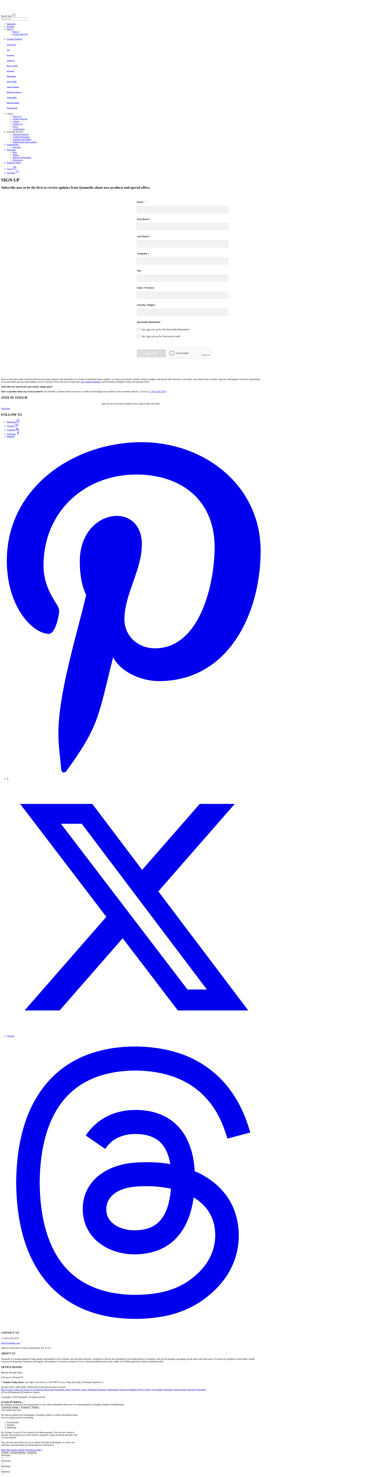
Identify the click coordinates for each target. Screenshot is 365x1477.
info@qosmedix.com (10, 1343)
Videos (16, 155)
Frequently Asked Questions (67, 1389)
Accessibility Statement (161, 1389)
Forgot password (20, 34)
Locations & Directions (43, 1389)
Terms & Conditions (128, 1389)
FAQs (15, 126)
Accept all (25, 1407)
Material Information (22, 157)
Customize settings (10, 1407)
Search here (6, 16)
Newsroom (18, 160)
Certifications (19, 129)
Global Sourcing (20, 119)
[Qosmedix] (131, 6)
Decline (35, 1407)
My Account (6, 1389)
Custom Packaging (21, 137)
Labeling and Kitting (22, 139)
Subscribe (5, 408)
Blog (15, 152)
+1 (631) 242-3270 (157, 391)
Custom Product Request (184, 1389)
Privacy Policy (144, 1389)
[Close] (23, 1402)
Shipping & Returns (97, 1389)
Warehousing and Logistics (25, 142)
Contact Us (18, 124)
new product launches (91, 382)
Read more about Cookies (13, 1450)
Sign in (16, 31)
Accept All (32, 1453)
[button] (10, 29)
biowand (16, 147)
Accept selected (18, 1453)
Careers (16, 121)
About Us (17, 116)
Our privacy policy (33, 1450)
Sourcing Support (20, 134)
